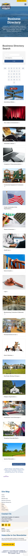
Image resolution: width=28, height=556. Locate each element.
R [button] (14, 76)
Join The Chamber (19, 472)
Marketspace (8, 470)
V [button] (11, 79)
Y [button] (19, 79)
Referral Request (21, 0)
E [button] (19, 68)
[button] (18, 464)
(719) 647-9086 (5, 521)
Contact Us (20, 470)
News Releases (16, 468)
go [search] (14, 61)
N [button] (16, 74)
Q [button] (11, 76)
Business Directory (9, 468)
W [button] (14, 79)
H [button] (14, 71)
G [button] (11, 71)
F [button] (9, 71)
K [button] (8, 74)
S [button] (16, 76)
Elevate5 (13, 553)
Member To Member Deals (18, 469)
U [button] (8, 79)
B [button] (11, 68)
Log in (18, 553)
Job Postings (14, 470)
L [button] (11, 74)
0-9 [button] (5, 68)
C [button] (14, 68)
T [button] (19, 76)
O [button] (19, 74)
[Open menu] (25, 4)
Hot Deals (10, 469)
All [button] (23, 68)
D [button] (16, 68)
